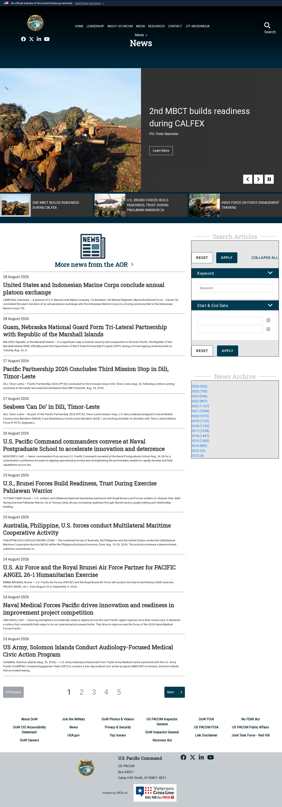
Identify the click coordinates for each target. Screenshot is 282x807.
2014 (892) (199, 446)
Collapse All (264, 258)
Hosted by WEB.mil (114, 792)
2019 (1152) (200, 421)
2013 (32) (198, 451)
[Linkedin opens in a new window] (39, 39)
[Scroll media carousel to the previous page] (247, 179)
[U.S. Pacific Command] (35, 22)
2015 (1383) (200, 441)
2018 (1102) (200, 426)
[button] (90, 3)
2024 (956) (199, 396)
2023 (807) (199, 401)
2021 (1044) (200, 411)
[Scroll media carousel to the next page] (258, 179)
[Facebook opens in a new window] (23, 39)
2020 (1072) (200, 416)
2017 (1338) (200, 431)
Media (140, 35)
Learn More (161, 151)
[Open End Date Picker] (268, 329)
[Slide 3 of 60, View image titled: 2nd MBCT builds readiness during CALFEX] (46, 205)
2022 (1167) (200, 406)
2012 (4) (197, 456)
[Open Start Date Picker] (268, 320)
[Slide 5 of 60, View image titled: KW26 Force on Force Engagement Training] (235, 205)
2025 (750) (199, 391)
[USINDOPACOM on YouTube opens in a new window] (47, 39)
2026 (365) (199, 386)
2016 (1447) (200, 436)
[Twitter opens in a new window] (31, 39)
